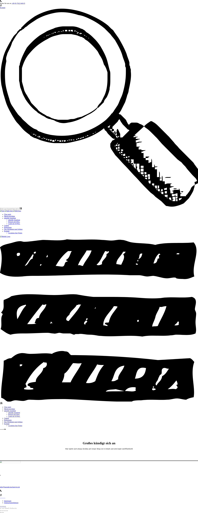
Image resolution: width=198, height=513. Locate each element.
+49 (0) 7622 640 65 (18, 3)
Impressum (7, 501)
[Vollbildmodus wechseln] (3, 510)
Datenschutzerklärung (11, 503)
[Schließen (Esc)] (7, 510)
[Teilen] (5, 510)
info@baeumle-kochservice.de (10, 487)
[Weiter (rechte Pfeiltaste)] (3, 512)
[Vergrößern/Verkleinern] (1, 510)
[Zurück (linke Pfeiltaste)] (1, 512)
